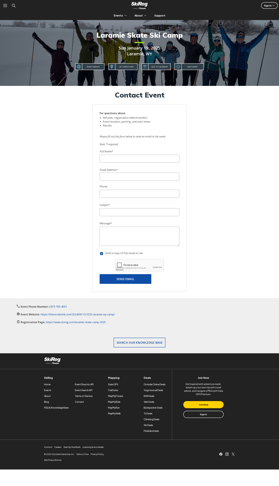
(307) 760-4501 (58, 306)
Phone (104, 186)
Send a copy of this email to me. (124, 253)
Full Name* (106, 151)
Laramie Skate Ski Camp (139, 35)
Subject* (105, 205)
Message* (106, 223)
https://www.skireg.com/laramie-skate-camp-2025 (76, 322)
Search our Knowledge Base (140, 342)
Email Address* (109, 170)
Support (159, 15)
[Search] (13, 5)
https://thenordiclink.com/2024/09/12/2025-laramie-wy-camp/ (78, 314)
